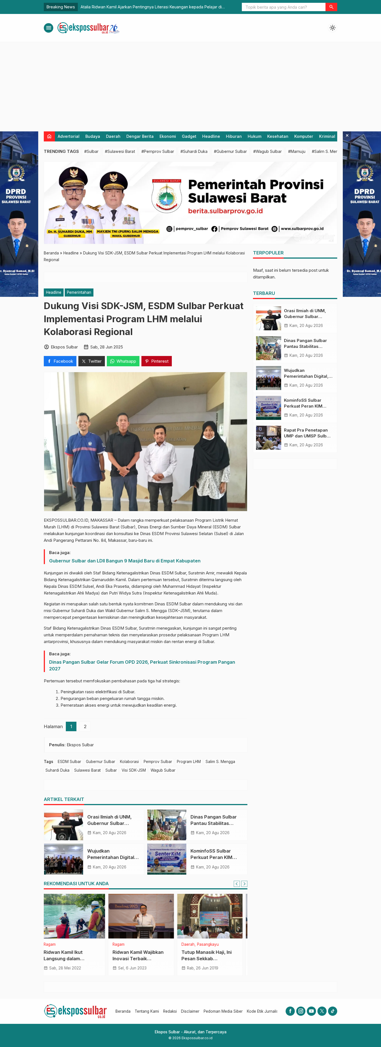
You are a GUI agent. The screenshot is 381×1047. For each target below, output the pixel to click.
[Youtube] (311, 1011)
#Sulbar (91, 151)
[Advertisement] (190, 84)
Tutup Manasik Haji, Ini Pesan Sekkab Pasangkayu (142, 958)
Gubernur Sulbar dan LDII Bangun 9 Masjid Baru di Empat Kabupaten (125, 561)
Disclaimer (190, 1011)
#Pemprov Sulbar (157, 151)
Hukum (254, 136)
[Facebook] (290, 1011)
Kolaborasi (129, 761)
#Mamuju (296, 151)
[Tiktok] (332, 1011)
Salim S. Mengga (220, 761)
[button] (331, 7)
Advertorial (68, 136)
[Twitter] (322, 1011)
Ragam (54, 945)
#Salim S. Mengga (328, 151)
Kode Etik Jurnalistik (264, 1011)
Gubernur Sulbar (100, 761)
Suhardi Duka (57, 770)
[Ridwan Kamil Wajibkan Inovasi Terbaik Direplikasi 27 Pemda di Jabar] (77, 916)
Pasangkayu (144, 945)
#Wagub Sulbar (267, 151)
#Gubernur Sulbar (230, 151)
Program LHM (189, 761)
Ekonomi (168, 136)
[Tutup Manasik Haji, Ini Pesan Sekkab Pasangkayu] (146, 916)
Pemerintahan (79, 292)
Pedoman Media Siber (223, 1011)
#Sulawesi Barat (120, 151)
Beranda (123, 1011)
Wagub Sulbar (163, 770)
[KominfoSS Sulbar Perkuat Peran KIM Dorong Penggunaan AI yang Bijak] (166, 859)
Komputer (303, 136)
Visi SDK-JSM (134, 770)
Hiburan (234, 136)
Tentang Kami (147, 1011)
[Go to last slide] (237, 884)
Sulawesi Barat (87, 770)
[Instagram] (300, 1011)
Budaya (92, 136)
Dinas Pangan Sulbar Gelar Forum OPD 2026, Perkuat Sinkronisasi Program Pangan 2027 (142, 665)
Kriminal (327, 136)
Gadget (189, 136)
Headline (211, 136)
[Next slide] (244, 884)
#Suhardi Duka (194, 151)
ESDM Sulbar (69, 761)
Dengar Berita (140, 136)
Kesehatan (277, 136)
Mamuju (193, 945)
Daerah (113, 136)
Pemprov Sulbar (158, 761)
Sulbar (111, 770)
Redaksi (170, 1011)
